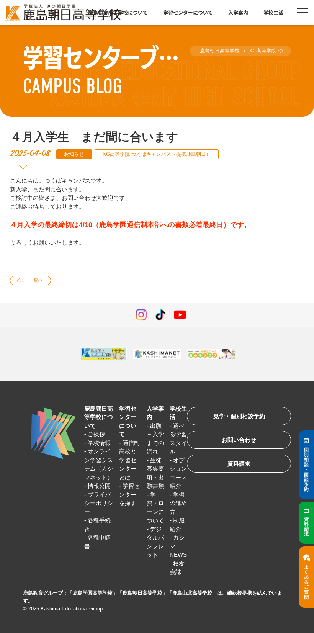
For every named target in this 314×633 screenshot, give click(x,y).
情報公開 (99, 486)
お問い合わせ (239, 440)
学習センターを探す (129, 494)
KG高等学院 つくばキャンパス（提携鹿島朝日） (157, 154)
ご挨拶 (96, 434)
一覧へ (35, 280)
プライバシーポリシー (98, 503)
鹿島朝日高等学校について (98, 417)
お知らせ (74, 154)
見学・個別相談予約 (239, 416)
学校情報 (99, 443)
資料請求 (238, 463)
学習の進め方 (178, 503)
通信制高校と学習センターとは (129, 460)
